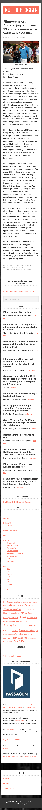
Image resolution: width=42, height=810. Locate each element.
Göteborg (25, 609)
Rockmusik (32, 625)
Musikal (9, 574)
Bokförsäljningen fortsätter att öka (18, 436)
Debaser (28, 602)
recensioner (21, 626)
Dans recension (12, 545)
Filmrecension (25, 265)
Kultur (30, 613)
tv (3, 641)
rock (26, 626)
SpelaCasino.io (31, 707)
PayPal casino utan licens (12, 739)
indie (13, 612)
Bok (5, 601)
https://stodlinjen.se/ (29, 756)
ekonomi (22, 605)
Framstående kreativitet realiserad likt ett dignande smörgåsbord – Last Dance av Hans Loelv (21, 481)
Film (18, 265)
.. (3, 513)
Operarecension (12, 551)
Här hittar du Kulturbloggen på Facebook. (17, 502)
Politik (17, 621)
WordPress (18, 804)
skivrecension (7, 634)
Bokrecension (11, 543)
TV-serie (7, 641)
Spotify (13, 634)
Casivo (5, 748)
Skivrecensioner (12, 556)
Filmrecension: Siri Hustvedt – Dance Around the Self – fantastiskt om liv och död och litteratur (19, 362)
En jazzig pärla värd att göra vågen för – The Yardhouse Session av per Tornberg (17, 408)
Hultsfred (31, 610)
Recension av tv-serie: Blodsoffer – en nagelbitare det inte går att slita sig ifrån (20, 344)
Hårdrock (6, 613)
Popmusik (24, 621)
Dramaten (14, 605)
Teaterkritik (10, 561)
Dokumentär (6, 605)
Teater (9, 579)
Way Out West (20, 641)
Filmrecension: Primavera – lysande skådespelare (17, 465)
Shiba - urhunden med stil (12, 656)
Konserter (19, 612)
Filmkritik (29, 605)
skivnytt (34, 630)
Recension (7, 267)
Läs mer (32, 370)
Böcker (20, 602)
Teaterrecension (32, 638)
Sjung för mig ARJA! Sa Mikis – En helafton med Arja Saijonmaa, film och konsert (20, 422)
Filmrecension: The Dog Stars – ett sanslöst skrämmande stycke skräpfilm (20, 327)
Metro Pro (19, 802)
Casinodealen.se (11, 729)
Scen (13, 267)
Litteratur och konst (10, 530)
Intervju (6, 518)
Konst (25, 613)
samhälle (7, 630)
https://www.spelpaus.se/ (12, 756)
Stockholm (20, 634)
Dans (8, 568)
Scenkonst (24, 630)
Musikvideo (6, 621)
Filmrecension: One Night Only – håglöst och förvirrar (20, 394)
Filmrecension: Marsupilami (17, 312)
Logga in (25, 804)
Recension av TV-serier (15, 553)
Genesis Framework (30, 802)
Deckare (34, 602)
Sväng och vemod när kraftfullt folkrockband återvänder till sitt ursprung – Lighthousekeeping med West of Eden (19, 379)
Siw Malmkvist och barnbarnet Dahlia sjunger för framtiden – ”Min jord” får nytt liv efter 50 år (19, 452)
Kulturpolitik (7, 523)
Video (12, 641)
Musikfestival (32, 617)
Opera (9, 576)
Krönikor (9, 525)
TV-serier (10, 584)
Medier (15, 617)
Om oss (6, 783)
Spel (8, 558)
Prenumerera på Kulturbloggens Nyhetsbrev (18, 291)
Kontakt (6, 778)
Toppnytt (19, 267)
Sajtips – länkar (8, 788)
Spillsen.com (19, 720)
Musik (5, 535)
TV (8, 582)
